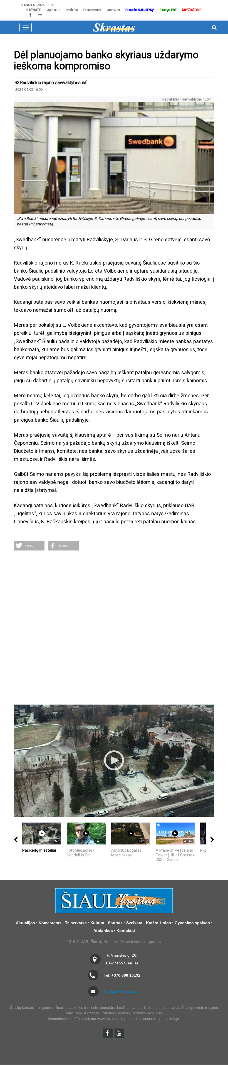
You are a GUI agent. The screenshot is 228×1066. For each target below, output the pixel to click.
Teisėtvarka (76, 923)
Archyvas (113, 10)
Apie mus (53, 10)
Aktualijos (25, 923)
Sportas (115, 923)
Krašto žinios (158, 923)
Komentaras (50, 923)
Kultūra (97, 923)
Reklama (72, 10)
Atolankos (103, 930)
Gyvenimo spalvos (192, 923)
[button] (29, 545)
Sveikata (134, 923)
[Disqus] (114, 628)
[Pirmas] (114, 27)
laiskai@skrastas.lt (122, 991)
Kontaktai (126, 930)
